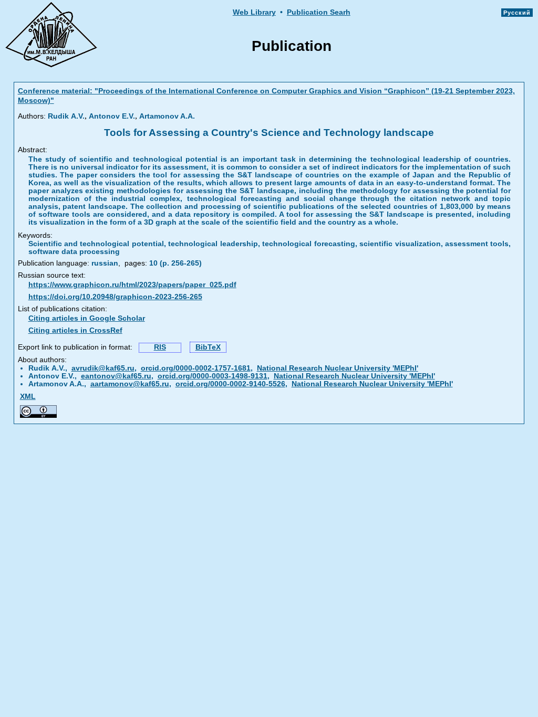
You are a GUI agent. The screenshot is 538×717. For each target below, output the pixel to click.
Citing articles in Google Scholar (86, 318)
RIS (160, 347)
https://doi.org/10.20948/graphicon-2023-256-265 (115, 297)
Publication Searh (318, 12)
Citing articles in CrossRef (75, 330)
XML (28, 396)
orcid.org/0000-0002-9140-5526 (230, 384)
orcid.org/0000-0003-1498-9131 (212, 376)
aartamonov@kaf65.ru (129, 384)
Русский (517, 12)
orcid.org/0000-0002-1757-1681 (196, 368)
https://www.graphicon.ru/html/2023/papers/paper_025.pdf (132, 285)
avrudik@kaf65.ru (102, 368)
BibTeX (208, 347)
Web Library (254, 12)
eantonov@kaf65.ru (116, 376)
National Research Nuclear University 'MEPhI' (337, 368)
